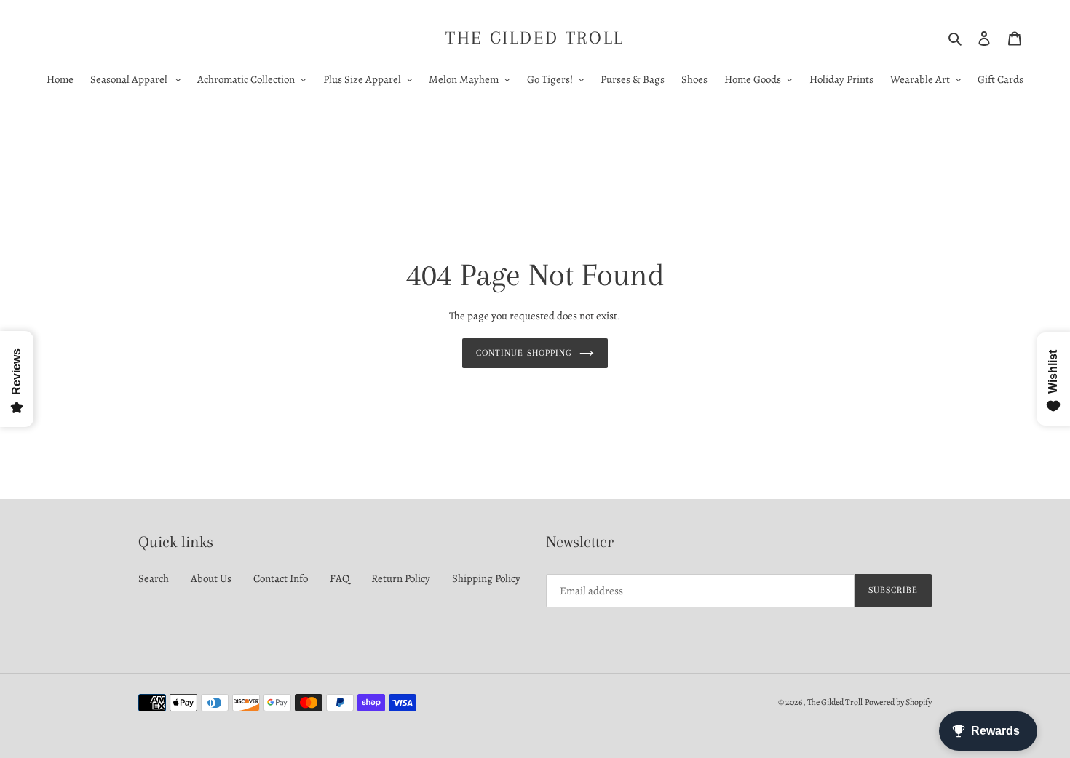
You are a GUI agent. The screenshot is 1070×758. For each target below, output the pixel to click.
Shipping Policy (486, 578)
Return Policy (400, 578)
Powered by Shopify (898, 702)
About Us (211, 578)
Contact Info (280, 578)
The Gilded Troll (535, 37)
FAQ (339, 578)
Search (153, 578)
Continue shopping (524, 353)
